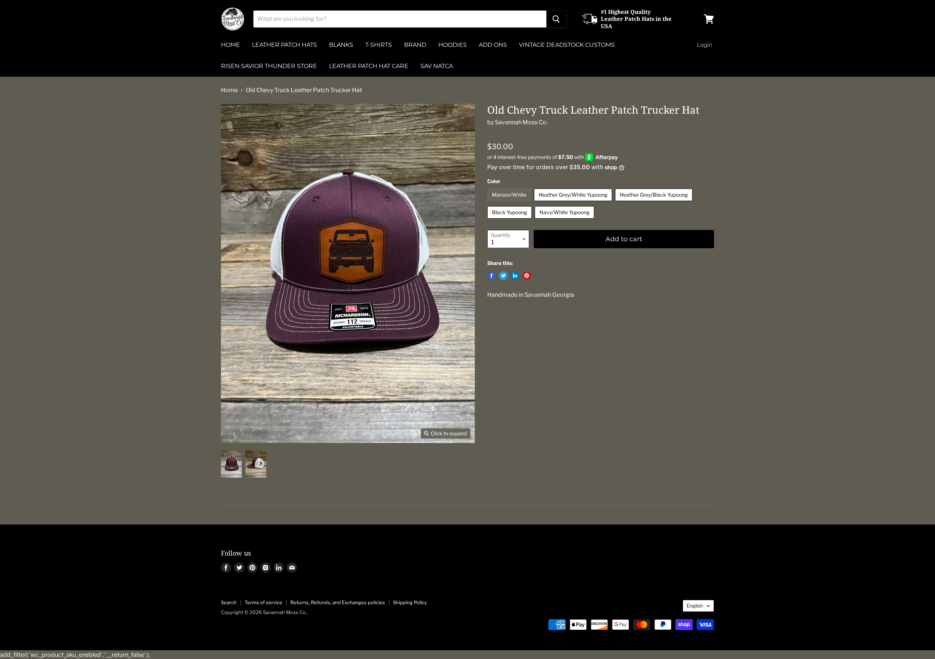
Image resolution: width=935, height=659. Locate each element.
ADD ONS (493, 44)
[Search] (556, 19)
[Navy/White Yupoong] (565, 220)
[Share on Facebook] (491, 275)
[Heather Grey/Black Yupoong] (654, 202)
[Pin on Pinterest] (526, 275)
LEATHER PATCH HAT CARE (368, 66)
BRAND (415, 44)
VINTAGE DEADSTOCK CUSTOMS (567, 44)
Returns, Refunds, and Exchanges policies (337, 602)
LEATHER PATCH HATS (284, 44)
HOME (230, 44)
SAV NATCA (436, 66)
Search (229, 602)
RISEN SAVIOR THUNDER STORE (269, 66)
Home (229, 90)
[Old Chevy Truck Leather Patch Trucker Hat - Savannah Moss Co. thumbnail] (231, 464)
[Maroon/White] (510, 202)
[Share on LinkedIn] (515, 275)
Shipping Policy (410, 602)
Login (704, 44)
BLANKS (341, 44)
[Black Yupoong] (510, 220)
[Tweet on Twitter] (503, 275)
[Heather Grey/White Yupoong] (574, 202)
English (695, 606)
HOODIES (452, 44)
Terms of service (263, 602)
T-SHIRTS (378, 44)
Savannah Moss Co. (521, 122)
